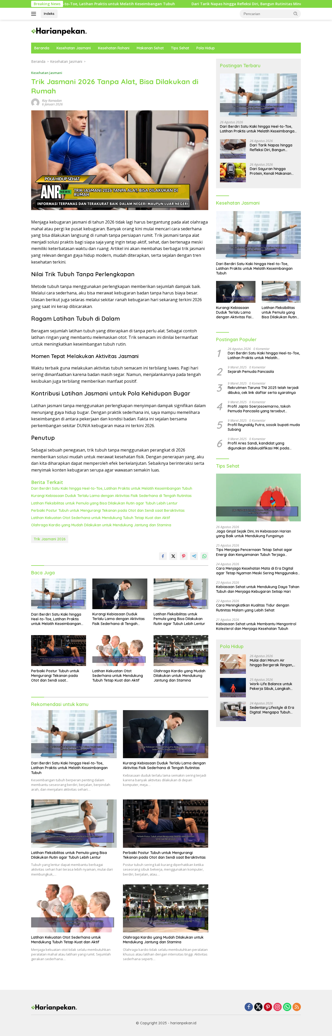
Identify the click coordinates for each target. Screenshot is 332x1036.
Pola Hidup (205, 48)
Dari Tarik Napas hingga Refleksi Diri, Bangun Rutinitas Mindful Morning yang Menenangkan (232, 4)
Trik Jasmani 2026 (50, 539)
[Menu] (34, 13)
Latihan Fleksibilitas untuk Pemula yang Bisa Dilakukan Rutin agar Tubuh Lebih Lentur (104, 503)
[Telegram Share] (194, 556)
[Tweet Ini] (173, 556)
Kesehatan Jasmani (74, 48)
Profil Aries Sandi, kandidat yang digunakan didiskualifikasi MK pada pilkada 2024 (258, 445)
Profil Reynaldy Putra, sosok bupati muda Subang (264, 427)
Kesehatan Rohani (113, 48)
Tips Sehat (180, 48)
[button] (295, 13)
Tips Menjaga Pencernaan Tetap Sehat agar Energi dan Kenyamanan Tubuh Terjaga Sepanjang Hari (254, 552)
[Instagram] (277, 1007)
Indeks (49, 13)
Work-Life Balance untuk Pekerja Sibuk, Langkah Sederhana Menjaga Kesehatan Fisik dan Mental (273, 686)
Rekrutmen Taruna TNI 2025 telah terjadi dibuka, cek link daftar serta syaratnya (263, 390)
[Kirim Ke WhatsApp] (204, 556)
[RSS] (297, 1007)
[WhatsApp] (287, 1007)
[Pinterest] (268, 1007)
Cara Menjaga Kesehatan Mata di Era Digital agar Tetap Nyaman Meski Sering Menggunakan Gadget (258, 570)
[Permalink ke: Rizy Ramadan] (35, 102)
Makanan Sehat (150, 48)
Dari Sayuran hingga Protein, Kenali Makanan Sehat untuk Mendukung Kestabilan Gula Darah (270, 171)
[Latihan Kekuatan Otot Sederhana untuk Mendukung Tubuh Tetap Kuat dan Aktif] (119, 650)
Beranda (41, 48)
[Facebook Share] (163, 556)
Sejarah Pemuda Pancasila (251, 371)
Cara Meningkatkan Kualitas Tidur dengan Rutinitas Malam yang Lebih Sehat (252, 608)
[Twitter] (258, 1007)
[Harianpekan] (59, 30)
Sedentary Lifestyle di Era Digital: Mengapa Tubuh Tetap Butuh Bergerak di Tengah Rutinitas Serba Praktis (272, 710)
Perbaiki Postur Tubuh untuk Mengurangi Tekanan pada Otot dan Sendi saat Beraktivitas (108, 510)
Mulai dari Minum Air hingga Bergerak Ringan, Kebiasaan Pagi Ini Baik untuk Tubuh (271, 662)
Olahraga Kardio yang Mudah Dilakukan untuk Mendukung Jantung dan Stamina (101, 525)
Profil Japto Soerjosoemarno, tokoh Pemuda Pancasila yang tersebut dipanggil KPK (259, 408)
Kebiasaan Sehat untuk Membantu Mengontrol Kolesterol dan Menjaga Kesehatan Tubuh (256, 626)
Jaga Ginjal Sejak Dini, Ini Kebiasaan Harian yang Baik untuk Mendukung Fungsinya (253, 533)
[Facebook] (249, 1007)
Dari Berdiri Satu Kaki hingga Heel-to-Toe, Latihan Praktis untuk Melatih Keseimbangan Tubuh (111, 488)
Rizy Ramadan (52, 100)
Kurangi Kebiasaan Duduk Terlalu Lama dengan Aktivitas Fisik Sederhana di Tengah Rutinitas (111, 495)
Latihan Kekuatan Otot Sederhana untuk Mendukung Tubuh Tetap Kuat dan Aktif (100, 517)
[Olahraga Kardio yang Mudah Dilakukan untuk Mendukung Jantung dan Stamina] (181, 650)
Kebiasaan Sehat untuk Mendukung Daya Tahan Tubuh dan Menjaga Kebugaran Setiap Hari (257, 589)
